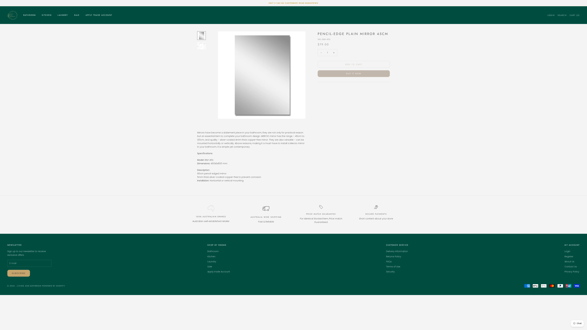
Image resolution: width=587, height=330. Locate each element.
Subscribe (19, 273)
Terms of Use (393, 266)
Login (567, 251)
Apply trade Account (99, 15)
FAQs (389, 261)
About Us (569, 261)
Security (390, 271)
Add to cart (353, 64)
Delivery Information (397, 251)
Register (569, 256)
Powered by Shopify (53, 286)
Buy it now (353, 73)
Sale (77, 15)
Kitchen (47, 15)
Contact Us (571, 266)
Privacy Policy (572, 271)
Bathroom (29, 15)
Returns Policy (393, 256)
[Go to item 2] (201, 46)
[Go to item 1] (201, 35)
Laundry (63, 15)
